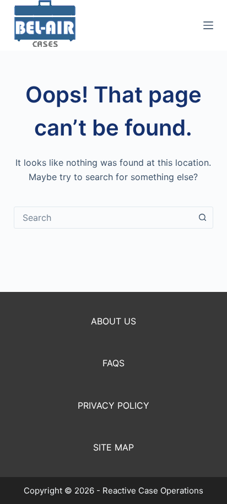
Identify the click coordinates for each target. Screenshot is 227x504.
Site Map (113, 447)
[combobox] (103, 218)
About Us (113, 321)
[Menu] (208, 25)
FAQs (113, 362)
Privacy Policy (113, 405)
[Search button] (202, 217)
